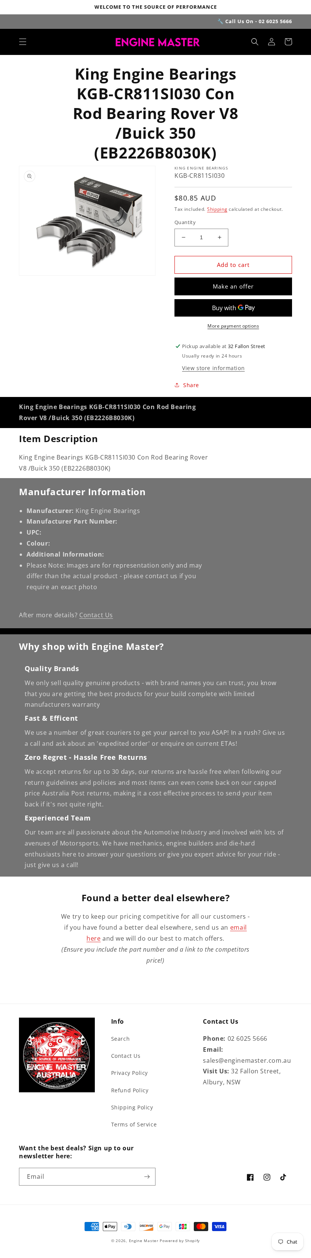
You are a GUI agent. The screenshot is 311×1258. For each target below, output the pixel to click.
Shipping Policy (132, 1107)
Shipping (217, 209)
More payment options (233, 326)
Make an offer (233, 286)
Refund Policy (130, 1090)
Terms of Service (134, 1124)
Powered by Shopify (180, 1240)
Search (120, 1038)
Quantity (185, 222)
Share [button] (191, 385)
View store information (213, 368)
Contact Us (96, 615)
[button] (22, 41)
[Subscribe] (146, 1177)
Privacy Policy (129, 1072)
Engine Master (144, 1240)
